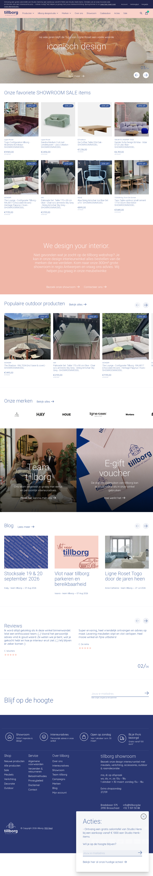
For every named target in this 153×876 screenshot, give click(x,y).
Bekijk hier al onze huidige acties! (103, 862)
